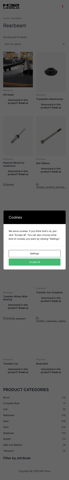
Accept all (34, 262)
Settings (34, 253)
